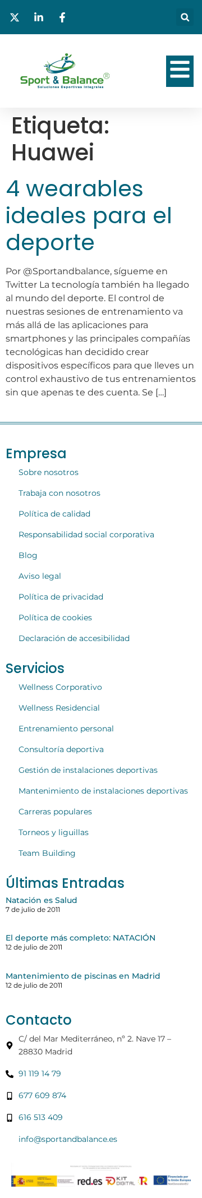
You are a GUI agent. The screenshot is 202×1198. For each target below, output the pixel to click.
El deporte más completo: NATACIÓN (80, 938)
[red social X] (16, 17)
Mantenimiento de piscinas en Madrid (83, 976)
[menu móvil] (180, 69)
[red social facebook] (64, 17)
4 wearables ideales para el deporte (89, 215)
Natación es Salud (41, 900)
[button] (185, 17)
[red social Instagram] (40, 17)
